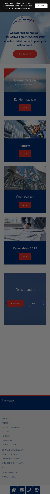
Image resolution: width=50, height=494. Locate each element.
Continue (41, 6)
